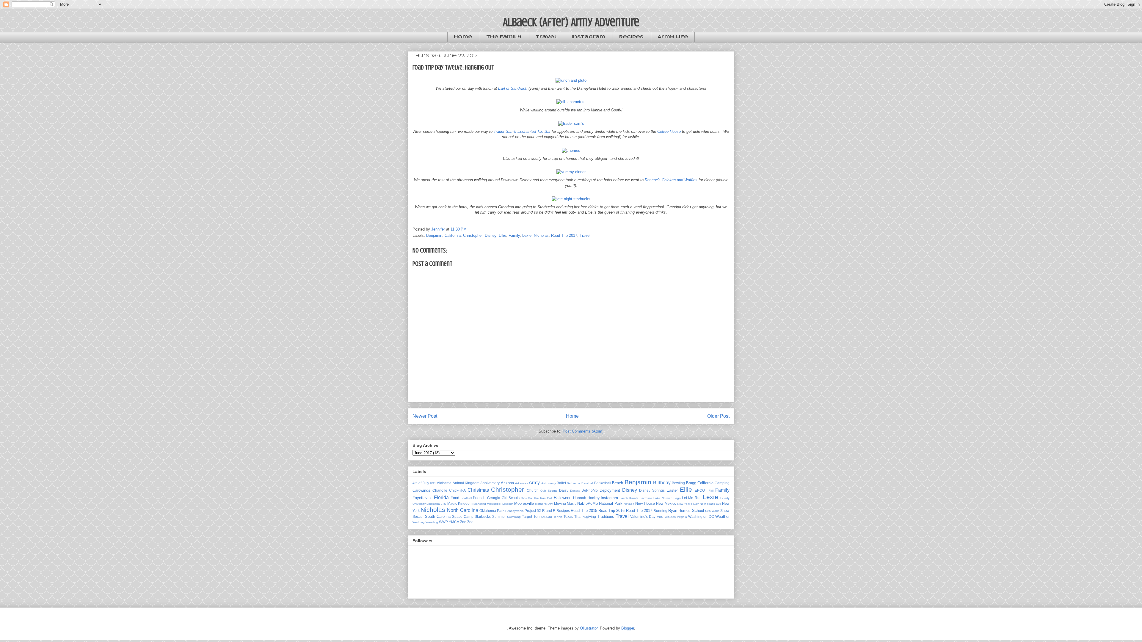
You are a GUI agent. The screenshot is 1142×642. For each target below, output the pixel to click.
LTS (443, 503)
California (453, 235)
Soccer (418, 516)
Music (571, 503)
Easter (672, 490)
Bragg (691, 483)
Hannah (579, 498)
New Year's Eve (710, 503)
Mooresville (524, 503)
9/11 (433, 483)
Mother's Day (544, 503)
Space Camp (462, 516)
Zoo (470, 522)
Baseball (587, 483)
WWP (443, 522)
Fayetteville (422, 498)
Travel (547, 37)
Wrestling (432, 522)
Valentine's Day (642, 516)
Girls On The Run (533, 498)
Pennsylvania (514, 510)
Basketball (602, 483)
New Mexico (666, 503)
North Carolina (462, 510)
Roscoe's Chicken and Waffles (671, 180)
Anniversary (490, 483)
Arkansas (521, 483)
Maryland (479, 503)
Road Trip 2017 (564, 235)
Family (514, 235)
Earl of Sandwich (512, 88)
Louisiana (433, 503)
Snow (725, 510)
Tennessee (542, 516)
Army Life (673, 37)
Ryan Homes (679, 510)
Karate (634, 498)
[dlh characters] (571, 102)
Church (533, 490)
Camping (722, 483)
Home (463, 37)
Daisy (563, 490)
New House (645, 503)
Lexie (526, 235)
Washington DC (701, 516)
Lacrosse (646, 498)
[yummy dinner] (571, 172)
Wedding (418, 522)
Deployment (610, 490)
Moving (560, 503)
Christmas (478, 490)
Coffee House (669, 131)
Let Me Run (692, 498)
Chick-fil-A (457, 490)
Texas (568, 516)
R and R (549, 510)
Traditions (605, 516)
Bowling (678, 483)
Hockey (593, 498)
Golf (550, 498)
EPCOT (701, 490)
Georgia (493, 498)
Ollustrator (588, 628)
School (698, 510)
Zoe (463, 522)
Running (660, 510)
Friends (479, 498)
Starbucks (483, 516)
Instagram (588, 37)
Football (466, 498)
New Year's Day (688, 503)
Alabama (444, 483)
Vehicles (670, 516)
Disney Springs (652, 490)
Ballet (561, 483)
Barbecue (573, 483)
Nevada (629, 503)
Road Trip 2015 (584, 510)
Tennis (557, 516)
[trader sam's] (571, 123)
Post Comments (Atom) (583, 431)
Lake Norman (662, 498)
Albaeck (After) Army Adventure (571, 22)
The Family (504, 37)
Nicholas (541, 235)
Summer (499, 516)
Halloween (562, 498)
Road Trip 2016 (611, 510)
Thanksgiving (585, 516)
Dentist (575, 490)
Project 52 (533, 510)
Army (534, 482)
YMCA (454, 522)
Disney (490, 235)
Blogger (627, 628)
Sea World (712, 510)
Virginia (682, 516)
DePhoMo (589, 490)
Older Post (718, 416)
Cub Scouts (548, 490)
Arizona (507, 483)
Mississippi (494, 503)
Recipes (631, 37)
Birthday (662, 482)
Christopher (472, 235)
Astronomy (548, 483)
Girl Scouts (511, 498)
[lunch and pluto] (571, 80)
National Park (610, 503)
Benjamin (434, 235)
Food (455, 498)
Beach (617, 483)
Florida (441, 497)
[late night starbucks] (571, 199)
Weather (722, 516)
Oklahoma (487, 510)
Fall (711, 490)
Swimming (514, 516)
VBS (660, 516)
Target (527, 516)
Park (500, 510)
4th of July (420, 483)
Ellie (502, 235)
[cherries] (571, 150)
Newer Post (424, 416)
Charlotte (439, 490)
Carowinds (421, 490)
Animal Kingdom (466, 483)
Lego (677, 498)
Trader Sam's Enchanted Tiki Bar (522, 131)
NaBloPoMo (587, 503)
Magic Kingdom (460, 503)
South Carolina (438, 516)
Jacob (624, 498)
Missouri (507, 503)
